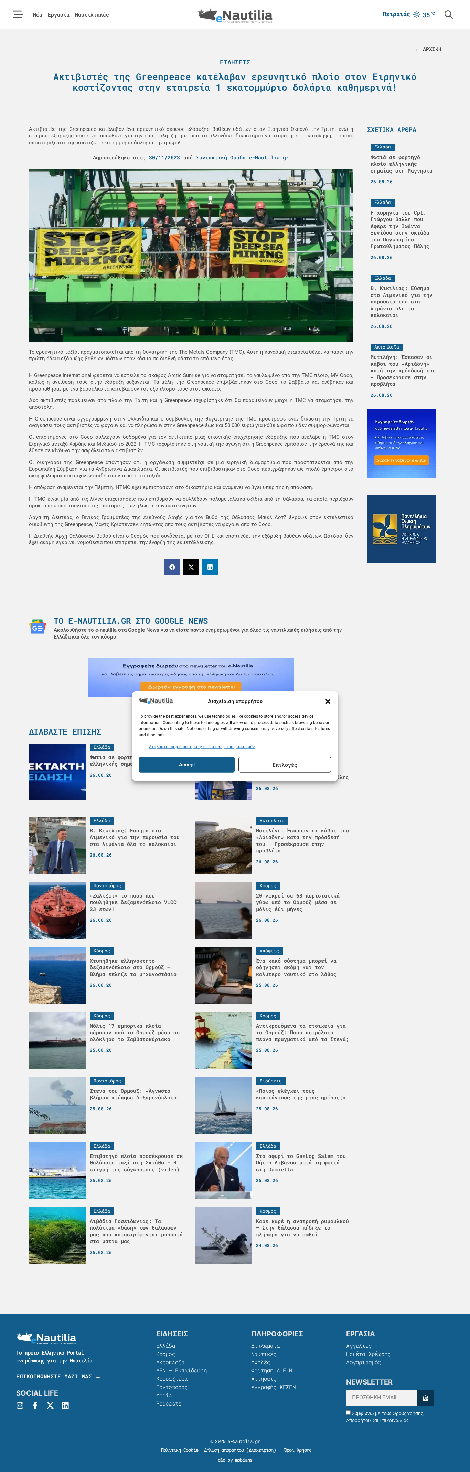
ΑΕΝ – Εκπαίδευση (181, 1370)
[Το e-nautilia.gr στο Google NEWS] (37, 626)
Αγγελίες (359, 1345)
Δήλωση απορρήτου (224, 1450)
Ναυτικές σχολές (264, 1358)
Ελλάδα (165, 1345)
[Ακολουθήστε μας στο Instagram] (20, 1405)
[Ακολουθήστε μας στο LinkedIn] (65, 1405)
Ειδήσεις (235, 62)
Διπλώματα (265, 1345)
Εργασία (59, 14)
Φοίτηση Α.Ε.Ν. (273, 1370)
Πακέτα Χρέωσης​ (368, 1353)
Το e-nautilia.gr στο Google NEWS (131, 620)
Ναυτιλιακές (92, 14)
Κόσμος (165, 1353)
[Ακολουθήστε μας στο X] (50, 1405)
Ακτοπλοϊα (170, 1362)
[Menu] (18, 14)
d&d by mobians (235, 1460)
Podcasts (169, 1403)
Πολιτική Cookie (178, 1450)
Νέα (37, 14)
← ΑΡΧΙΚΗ (428, 48)
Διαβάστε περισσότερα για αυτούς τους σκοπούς (202, 746)
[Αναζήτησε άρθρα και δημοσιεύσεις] (449, 14)
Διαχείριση (261, 1450)
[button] (327, 701)
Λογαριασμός (363, 1362)
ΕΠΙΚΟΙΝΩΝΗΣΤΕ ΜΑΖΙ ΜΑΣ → (58, 1376)
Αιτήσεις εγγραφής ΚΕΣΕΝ (273, 1382)
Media (164, 1395)
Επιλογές (285, 764)
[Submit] (425, 1398)
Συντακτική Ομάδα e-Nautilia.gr (242, 157)
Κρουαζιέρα (172, 1378)
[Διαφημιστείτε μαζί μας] (191, 677)
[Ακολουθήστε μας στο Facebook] (35, 1405)
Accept (187, 764)
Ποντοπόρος (172, 1386)
